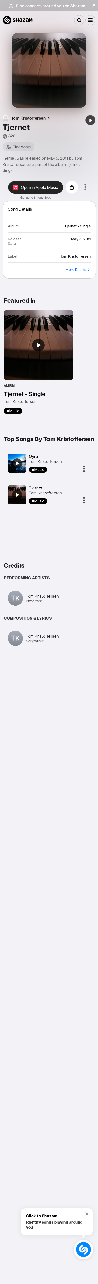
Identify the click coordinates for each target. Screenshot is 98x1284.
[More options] (85, 187)
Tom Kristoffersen (45, 461)
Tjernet (36, 487)
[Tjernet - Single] (38, 362)
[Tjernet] (90, 120)
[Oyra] (17, 463)
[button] (93, 5)
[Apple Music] (13, 411)
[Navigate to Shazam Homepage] (18, 20)
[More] (84, 469)
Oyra (33, 456)
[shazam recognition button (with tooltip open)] (83, 1249)
